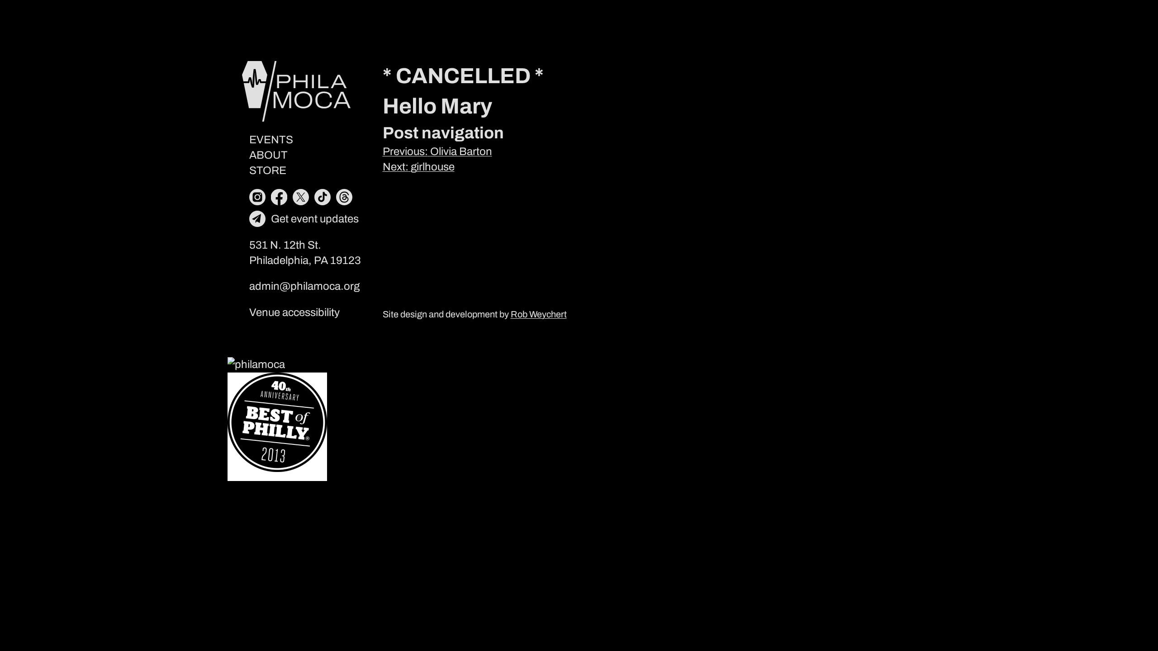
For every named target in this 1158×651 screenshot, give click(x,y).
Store (267, 170)
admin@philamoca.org (304, 286)
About (268, 155)
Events (271, 140)
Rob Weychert (539, 314)
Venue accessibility (294, 312)
